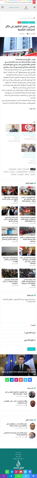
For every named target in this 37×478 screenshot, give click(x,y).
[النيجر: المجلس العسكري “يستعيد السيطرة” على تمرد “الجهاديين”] (10, 273)
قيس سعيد (33, 174)
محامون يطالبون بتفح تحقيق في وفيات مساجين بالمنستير (10, 238)
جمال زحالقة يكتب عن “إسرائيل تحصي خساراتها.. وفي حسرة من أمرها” (16, 425)
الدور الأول (19, 169)
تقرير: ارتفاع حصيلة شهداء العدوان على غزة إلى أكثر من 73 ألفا (10, 199)
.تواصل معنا (18, 454)
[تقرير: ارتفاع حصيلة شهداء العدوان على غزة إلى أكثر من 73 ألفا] (10, 190)
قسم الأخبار (30, 34)
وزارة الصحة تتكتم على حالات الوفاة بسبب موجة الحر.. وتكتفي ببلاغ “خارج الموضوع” (27, 260)
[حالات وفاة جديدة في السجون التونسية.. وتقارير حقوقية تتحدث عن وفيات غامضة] (27, 273)
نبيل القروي (27, 174)
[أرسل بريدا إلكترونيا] (27, 34)
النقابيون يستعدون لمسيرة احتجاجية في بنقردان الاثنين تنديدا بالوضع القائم (28, 219)
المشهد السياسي (25, 22)
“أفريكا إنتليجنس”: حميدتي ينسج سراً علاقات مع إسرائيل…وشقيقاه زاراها (28, 199)
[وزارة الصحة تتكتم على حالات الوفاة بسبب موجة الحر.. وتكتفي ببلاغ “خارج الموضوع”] (27, 251)
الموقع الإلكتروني (29, 340)
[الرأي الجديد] (18, 7)
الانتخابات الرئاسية (26, 169)
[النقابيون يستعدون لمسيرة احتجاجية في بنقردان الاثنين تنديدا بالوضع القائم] (27, 210)
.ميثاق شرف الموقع (18, 459)
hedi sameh (24, 405)
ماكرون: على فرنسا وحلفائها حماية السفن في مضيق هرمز (19, 372)
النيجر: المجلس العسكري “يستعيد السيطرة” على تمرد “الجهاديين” (10, 281)
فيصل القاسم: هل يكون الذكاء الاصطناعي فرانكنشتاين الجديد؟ (15, 434)
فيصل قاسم (24, 437)
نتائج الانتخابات (20, 174)
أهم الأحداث (23, 18)
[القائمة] (2, 8)
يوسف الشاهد (14, 174)
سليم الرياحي (12, 171)
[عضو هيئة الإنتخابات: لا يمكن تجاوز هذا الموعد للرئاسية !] (29, 128)
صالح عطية (24, 396)
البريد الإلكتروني (29, 332)
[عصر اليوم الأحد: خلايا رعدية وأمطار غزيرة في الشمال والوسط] (10, 251)
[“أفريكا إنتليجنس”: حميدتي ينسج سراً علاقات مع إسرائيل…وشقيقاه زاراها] (27, 190)
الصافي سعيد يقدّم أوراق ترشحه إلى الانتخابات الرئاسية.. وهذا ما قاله (13, 135)
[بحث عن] (35, 8)
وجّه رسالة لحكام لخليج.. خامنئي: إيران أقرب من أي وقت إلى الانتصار (11, 219)
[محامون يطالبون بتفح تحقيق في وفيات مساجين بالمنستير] (10, 231)
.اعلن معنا (18, 457)
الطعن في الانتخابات (12, 169)
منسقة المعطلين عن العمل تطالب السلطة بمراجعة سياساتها (27, 239)
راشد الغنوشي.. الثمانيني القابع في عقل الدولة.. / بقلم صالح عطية (16, 393)
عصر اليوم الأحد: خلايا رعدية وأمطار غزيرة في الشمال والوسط (10, 259)
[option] (18, 365)
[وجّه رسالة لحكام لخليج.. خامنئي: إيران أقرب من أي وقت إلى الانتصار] (10, 210)
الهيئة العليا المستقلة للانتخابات (22, 171)
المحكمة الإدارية (32, 171)
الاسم (33, 325)
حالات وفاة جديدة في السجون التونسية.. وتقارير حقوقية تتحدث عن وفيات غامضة (28, 282)
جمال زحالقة (23, 428)
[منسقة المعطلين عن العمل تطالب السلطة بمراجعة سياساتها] (27, 231)
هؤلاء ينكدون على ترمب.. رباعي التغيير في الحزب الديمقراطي (15, 402)
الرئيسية (30, 18)
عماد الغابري (6, 171)
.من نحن (18, 452)
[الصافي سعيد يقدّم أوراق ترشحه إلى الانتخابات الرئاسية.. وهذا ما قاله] (13, 128)
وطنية (19, 22)
